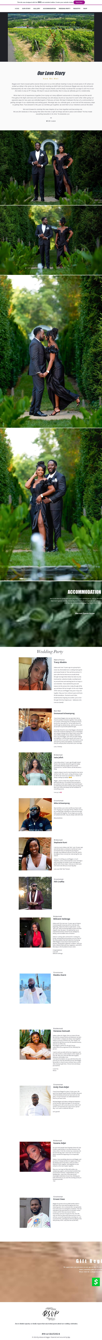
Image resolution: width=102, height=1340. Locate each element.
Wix (69, 1337)
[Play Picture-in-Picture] (88, 59)
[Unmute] (14, 59)
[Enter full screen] (91, 59)
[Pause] (10, 59)
